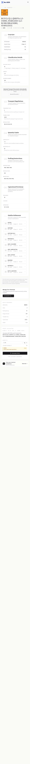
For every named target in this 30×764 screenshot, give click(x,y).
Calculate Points (16, 353)
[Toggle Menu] (28, 2)
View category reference (15, 356)
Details (25, 348)
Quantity (5, 340)
